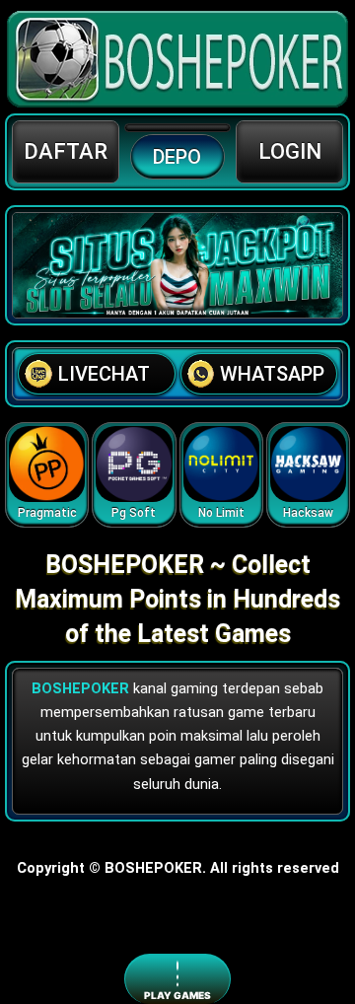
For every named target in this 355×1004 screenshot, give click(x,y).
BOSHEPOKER (80, 688)
